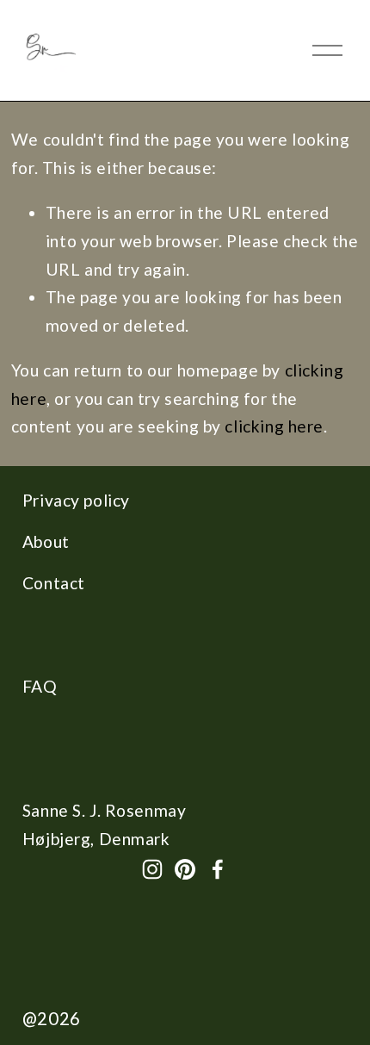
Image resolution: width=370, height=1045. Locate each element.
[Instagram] (152, 869)
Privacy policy (76, 500)
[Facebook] (217, 869)
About (46, 541)
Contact (53, 583)
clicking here (274, 426)
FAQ (40, 686)
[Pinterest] (185, 869)
